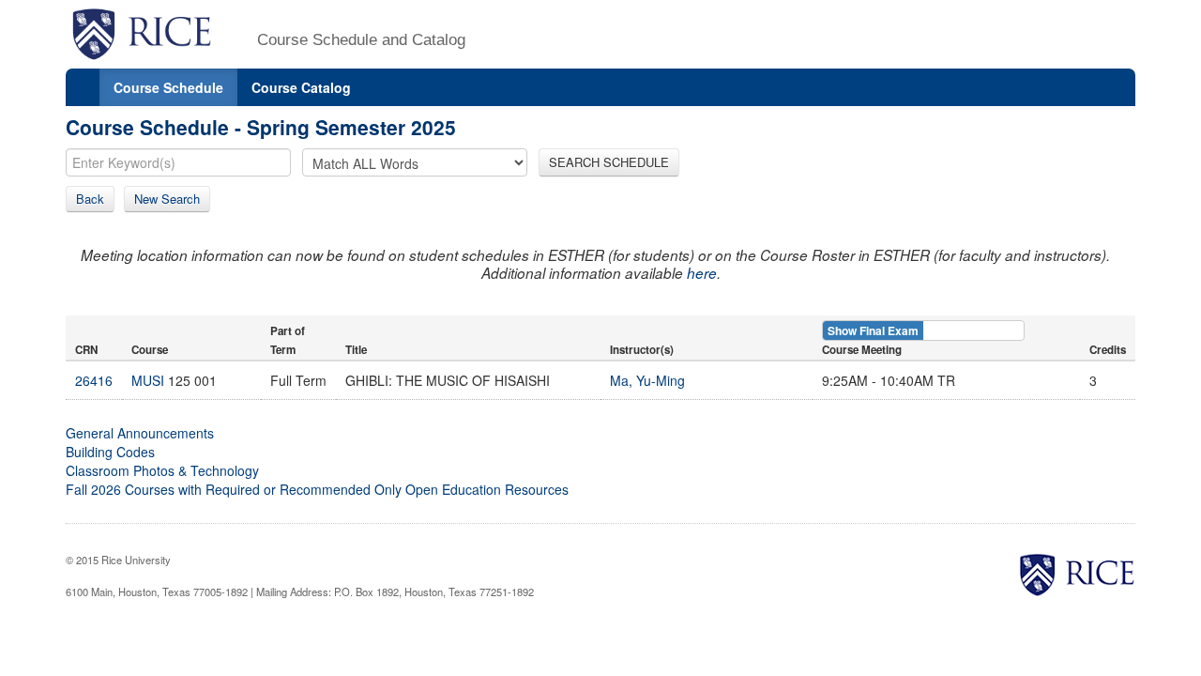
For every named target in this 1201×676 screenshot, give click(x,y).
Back (90, 198)
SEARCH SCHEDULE (609, 162)
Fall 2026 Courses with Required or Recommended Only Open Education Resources (317, 489)
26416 (94, 380)
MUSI (147, 380)
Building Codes (110, 451)
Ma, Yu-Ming (647, 380)
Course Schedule (168, 87)
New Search (167, 198)
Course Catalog (301, 87)
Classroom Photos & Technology (162, 470)
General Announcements (140, 432)
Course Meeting (862, 350)
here (702, 273)
